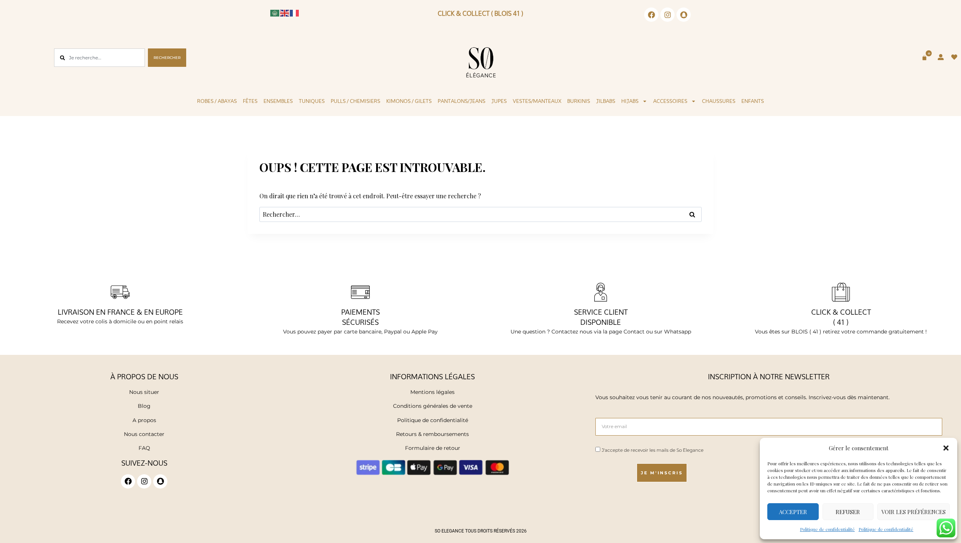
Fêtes (250, 101)
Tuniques (312, 101)
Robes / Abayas (217, 101)
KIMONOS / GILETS (409, 101)
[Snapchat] (683, 15)
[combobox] (99, 57)
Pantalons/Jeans (461, 101)
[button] (946, 448)
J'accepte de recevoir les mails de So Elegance (652, 450)
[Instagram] (667, 15)
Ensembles (278, 101)
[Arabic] (275, 12)
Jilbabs (605, 101)
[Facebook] (651, 15)
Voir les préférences (913, 512)
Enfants (752, 101)
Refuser (848, 512)
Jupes (499, 101)
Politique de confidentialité (827, 529)
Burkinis (578, 101)
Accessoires (670, 101)
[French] (295, 12)
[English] (285, 12)
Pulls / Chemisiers (355, 101)
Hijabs (630, 101)
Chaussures (718, 101)
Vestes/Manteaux (537, 101)
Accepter (793, 512)
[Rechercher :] (480, 214)
